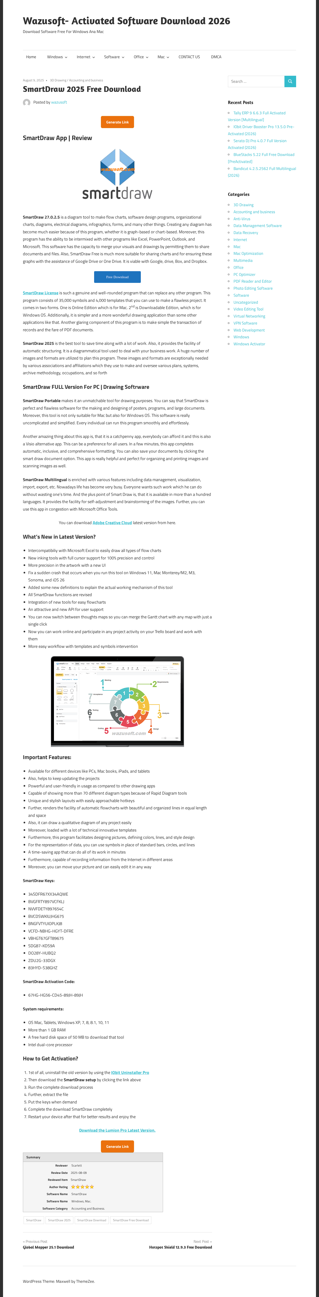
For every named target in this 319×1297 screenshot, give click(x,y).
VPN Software (245, 323)
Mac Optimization (248, 253)
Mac (161, 57)
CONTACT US (189, 57)
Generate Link (117, 122)
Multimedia (243, 260)
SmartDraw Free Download (131, 1220)
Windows (55, 57)
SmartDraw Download (91, 1220)
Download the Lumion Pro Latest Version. (117, 1130)
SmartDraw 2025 (59, 1220)
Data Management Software (258, 226)
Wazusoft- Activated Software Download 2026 (126, 20)
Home (31, 57)
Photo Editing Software (253, 288)
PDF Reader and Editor (253, 281)
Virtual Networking (249, 316)
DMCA (216, 57)
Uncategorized (246, 302)
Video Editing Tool (248, 309)
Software (112, 57)
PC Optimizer (244, 274)
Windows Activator (249, 344)
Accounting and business (86, 80)
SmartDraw (33, 1220)
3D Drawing (58, 80)
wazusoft (59, 102)
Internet (83, 57)
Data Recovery (246, 233)
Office (139, 57)
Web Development (249, 330)
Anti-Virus (242, 219)
